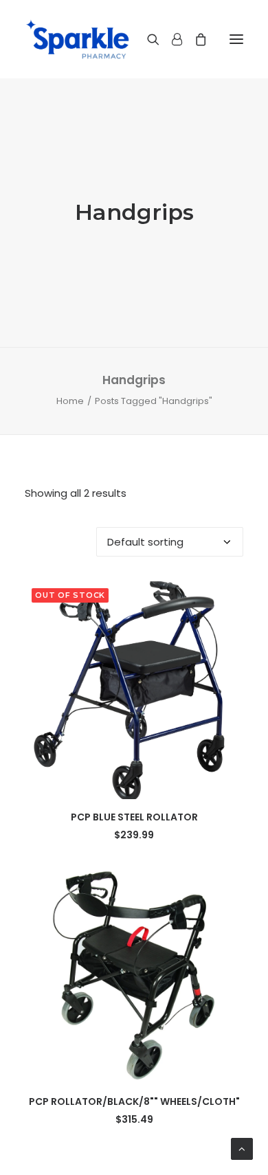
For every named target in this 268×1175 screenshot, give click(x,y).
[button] (236, 39)
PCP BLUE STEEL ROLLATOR (134, 817)
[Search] (147, 39)
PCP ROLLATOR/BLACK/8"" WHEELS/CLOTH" (134, 1101)
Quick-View (227, 597)
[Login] (170, 39)
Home (70, 400)
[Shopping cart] (194, 39)
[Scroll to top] (242, 1148)
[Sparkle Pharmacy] (77, 39)
